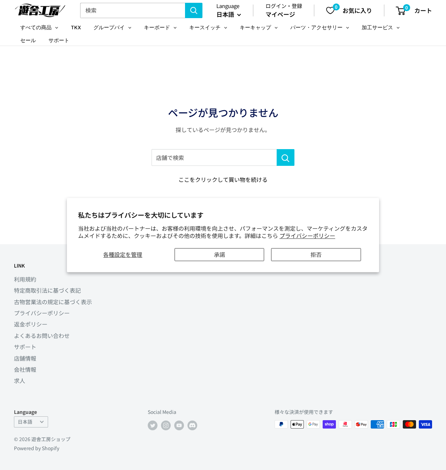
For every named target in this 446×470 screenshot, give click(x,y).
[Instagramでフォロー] (166, 425)
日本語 (25, 421)
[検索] (193, 10)
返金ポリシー (30, 324)
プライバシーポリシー (307, 235)
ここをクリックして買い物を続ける (223, 179)
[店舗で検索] (285, 157)
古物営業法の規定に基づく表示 (53, 302)
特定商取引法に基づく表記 (47, 290)
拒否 (316, 254)
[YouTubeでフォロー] (179, 425)
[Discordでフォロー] (192, 425)
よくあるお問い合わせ (42, 335)
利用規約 (25, 279)
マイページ (280, 14)
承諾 (219, 254)
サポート (25, 346)
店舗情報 (25, 358)
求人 (19, 380)
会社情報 (25, 369)
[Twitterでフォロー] (152, 425)
